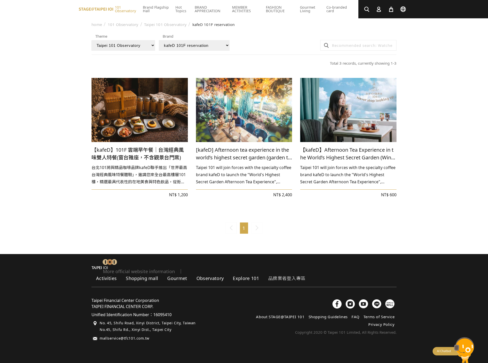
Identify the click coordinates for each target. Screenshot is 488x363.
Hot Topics (180, 9)
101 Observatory (123, 24)
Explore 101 (246, 278)
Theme (101, 36)
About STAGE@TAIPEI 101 (280, 316)
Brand (168, 36)
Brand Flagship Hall (156, 9)
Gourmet (177, 278)
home (97, 24)
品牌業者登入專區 (287, 278)
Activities (106, 278)
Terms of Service (379, 316)
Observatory (210, 278)
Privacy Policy (381, 324)
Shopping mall (142, 278)
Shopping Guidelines (328, 316)
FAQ (356, 316)
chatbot (453, 350)
